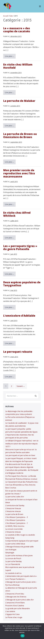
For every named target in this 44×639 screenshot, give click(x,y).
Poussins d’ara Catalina (14, 605)
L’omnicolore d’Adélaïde (19, 315)
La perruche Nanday (13, 561)
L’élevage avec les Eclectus (15, 596)
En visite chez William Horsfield (17, 66)
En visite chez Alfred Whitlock (17, 214)
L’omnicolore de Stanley (14, 505)
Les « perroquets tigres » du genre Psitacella (20, 247)
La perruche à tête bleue (15, 544)
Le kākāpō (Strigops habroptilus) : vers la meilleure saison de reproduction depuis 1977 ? (21, 443)
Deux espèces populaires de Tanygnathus (21, 283)
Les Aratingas (10, 549)
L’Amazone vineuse (13, 511)
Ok (22, 636)
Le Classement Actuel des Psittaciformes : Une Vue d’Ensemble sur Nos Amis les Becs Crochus (21, 485)
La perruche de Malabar (19, 101)
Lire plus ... (10, 57)
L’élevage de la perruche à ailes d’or (19, 600)
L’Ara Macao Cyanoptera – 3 (16, 517)
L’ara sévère (10, 611)
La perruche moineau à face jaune (19, 555)
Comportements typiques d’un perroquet (21, 541)
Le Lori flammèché (12, 564)
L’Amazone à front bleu (14, 594)
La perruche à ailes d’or (14, 496)
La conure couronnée (14, 529)
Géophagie (9, 552)
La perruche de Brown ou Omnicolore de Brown (20, 135)
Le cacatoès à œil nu (13, 573)
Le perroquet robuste (17, 351)
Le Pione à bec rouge (13, 617)
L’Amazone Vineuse (13, 508)
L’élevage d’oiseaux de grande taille (19, 546)
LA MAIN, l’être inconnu (14, 526)
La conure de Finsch (13, 558)
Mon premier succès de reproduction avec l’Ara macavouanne (19, 173)
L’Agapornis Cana (12, 614)
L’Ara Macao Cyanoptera (15, 520)
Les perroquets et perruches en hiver (20, 455)
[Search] (36, 396)
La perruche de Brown (14, 514)
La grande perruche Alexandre (17, 608)
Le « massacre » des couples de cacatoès (16, 29)
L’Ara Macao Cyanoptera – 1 (16, 523)
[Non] (41, 631)
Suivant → (21, 386)
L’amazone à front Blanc (15, 602)
